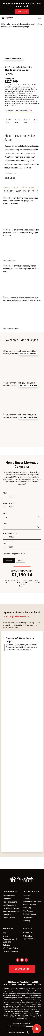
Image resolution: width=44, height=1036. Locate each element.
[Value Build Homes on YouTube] (22, 960)
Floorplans (7, 899)
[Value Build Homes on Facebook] (17, 960)
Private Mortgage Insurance (15, 554)
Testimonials (28, 917)
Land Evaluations (9, 905)
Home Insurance (10, 533)
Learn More (22, 11)
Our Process (28, 911)
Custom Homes (29, 905)
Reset (20, 560)
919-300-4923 (21, 616)
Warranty (26, 920)
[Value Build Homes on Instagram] (26, 960)
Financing (27, 908)
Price (5, 493)
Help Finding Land (10, 902)
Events (5, 936)
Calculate (9, 560)
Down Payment (9, 503)
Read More (10, 178)
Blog (4, 933)
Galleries (6, 945)
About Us (27, 895)
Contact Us (27, 933)
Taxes (5, 544)
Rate (5, 513)
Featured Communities (12, 911)
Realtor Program (29, 914)
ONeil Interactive (31, 1026)
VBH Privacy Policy (10, 948)
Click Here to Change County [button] (17, 110)
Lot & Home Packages (11, 908)
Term (5, 523)
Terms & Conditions (10, 951)
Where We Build (9, 895)
